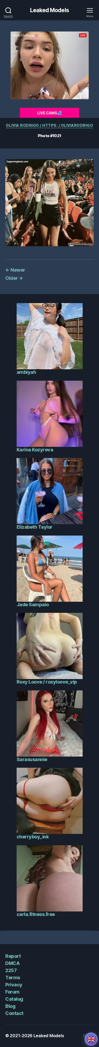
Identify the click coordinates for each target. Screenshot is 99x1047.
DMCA (12, 963)
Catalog (14, 999)
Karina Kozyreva (35, 449)
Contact (14, 1013)
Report (13, 956)
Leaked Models (49, 10)
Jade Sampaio (33, 604)
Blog (10, 1006)
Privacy (13, 984)
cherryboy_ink (33, 836)
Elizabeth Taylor (35, 527)
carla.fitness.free (36, 914)
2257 (11, 970)
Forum (12, 992)
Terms (12, 977)
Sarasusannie (32, 759)
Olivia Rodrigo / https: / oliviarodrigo (49, 125)
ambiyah (26, 372)
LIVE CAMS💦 (49, 113)
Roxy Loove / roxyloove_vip (47, 682)
